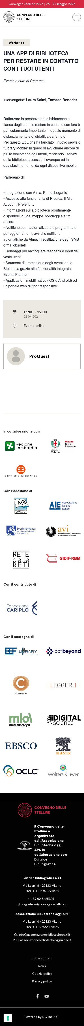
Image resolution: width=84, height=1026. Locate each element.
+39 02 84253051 (43, 899)
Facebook (37, 996)
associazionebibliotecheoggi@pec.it (45, 940)
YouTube (46, 996)
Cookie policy (42, 974)
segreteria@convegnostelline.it (44, 904)
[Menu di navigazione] (77, 17)
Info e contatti (42, 958)
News (42, 966)
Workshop (16, 43)
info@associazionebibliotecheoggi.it (44, 935)
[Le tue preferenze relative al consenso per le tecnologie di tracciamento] (8, 1018)
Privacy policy (42, 981)
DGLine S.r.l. (50, 1017)
